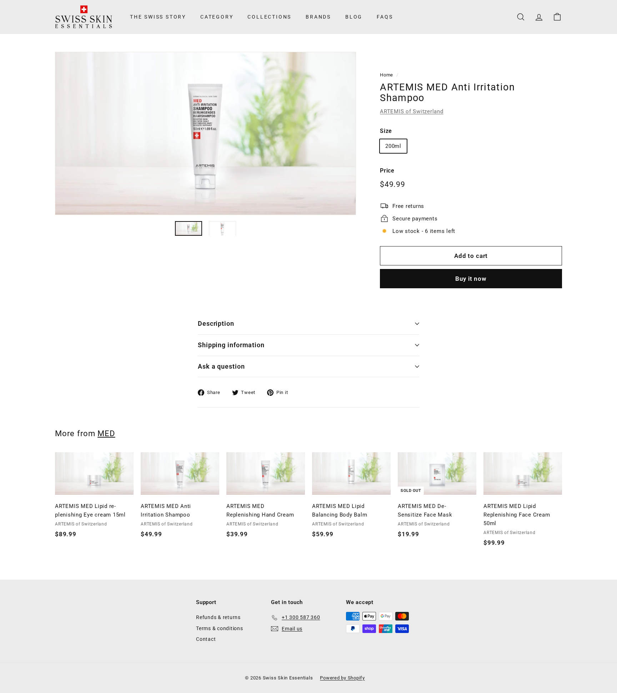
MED (106, 433)
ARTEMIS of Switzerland (411, 111)
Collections (269, 17)
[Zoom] (205, 133)
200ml (393, 146)
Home (386, 75)
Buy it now (471, 278)
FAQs (385, 17)
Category (216, 17)
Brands (318, 17)
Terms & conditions (219, 628)
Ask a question (221, 366)
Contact (206, 639)
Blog (353, 17)
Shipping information (231, 345)
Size (386, 131)
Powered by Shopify (342, 677)
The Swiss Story (158, 17)
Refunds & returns (218, 617)
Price (387, 170)
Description (216, 323)
